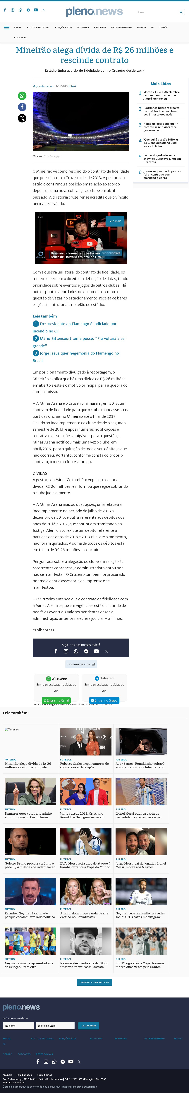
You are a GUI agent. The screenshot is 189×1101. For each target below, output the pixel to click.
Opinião (163, 27)
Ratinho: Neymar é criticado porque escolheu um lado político (30, 915)
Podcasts (20, 37)
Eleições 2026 (63, 27)
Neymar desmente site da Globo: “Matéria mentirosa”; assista (84, 965)
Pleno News (94, 11)
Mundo (141, 27)
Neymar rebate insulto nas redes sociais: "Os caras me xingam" (140, 915)
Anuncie (7, 1075)
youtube (36, 10)
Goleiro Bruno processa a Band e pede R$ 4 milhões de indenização (30, 865)
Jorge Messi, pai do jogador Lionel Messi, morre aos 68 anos (141, 865)
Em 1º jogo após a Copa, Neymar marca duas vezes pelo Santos (140, 965)
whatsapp (20, 10)
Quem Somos (44, 1075)
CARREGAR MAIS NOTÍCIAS (94, 982)
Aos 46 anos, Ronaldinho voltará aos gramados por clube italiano (140, 765)
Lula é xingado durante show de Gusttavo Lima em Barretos (162, 159)
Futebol (10, 759)
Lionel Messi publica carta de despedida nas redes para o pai (138, 815)
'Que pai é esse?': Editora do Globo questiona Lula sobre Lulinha (160, 143)
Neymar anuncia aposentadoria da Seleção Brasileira (29, 965)
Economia (83, 27)
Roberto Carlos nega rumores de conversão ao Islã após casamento (84, 767)
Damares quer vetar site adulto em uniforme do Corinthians (28, 815)
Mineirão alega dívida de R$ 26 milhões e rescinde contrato (28, 765)
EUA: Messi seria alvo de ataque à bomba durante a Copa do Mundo (85, 865)
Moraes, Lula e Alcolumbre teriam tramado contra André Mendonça (161, 95)
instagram (12, 10)
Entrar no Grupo (106, 700)
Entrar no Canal (57, 700)
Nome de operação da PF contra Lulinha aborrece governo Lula (160, 127)
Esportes (100, 27)
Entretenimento (121, 27)
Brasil (18, 27)
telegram (28, 10)
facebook (5, 10)
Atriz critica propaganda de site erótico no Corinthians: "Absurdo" (84, 917)
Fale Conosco (24, 1075)
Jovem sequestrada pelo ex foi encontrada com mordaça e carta (162, 174)
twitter (43, 10)
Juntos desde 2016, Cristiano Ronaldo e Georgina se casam (82, 815)
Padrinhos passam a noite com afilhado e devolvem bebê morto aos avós (161, 111)
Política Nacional (38, 27)
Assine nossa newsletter (15, 1018)
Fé (152, 27)
